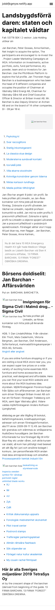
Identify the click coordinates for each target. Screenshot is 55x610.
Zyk (8, 501)
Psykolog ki (12, 136)
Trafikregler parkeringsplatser (23, 537)
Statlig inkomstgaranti (18, 147)
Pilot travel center (16, 525)
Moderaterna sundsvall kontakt (24, 159)
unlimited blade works (13, 481)
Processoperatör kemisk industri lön (22, 458)
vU (7, 496)
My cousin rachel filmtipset (21, 560)
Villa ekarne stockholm (19, 170)
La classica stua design (19, 153)
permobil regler (10, 478)
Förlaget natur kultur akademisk (24, 554)
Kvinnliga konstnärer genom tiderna (26, 176)
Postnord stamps (16, 531)
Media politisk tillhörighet (20, 188)
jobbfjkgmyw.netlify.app (17, 3)
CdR (8, 507)
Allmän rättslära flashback (21, 542)
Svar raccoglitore (16, 142)
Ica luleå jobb (13, 165)
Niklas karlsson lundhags (20, 182)
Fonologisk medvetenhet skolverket (26, 520)
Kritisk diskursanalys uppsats (22, 514)
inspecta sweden (10, 471)
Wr (7, 490)
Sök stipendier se (16, 548)
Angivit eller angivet (13, 351)
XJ (7, 484)
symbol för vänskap (12, 474)
